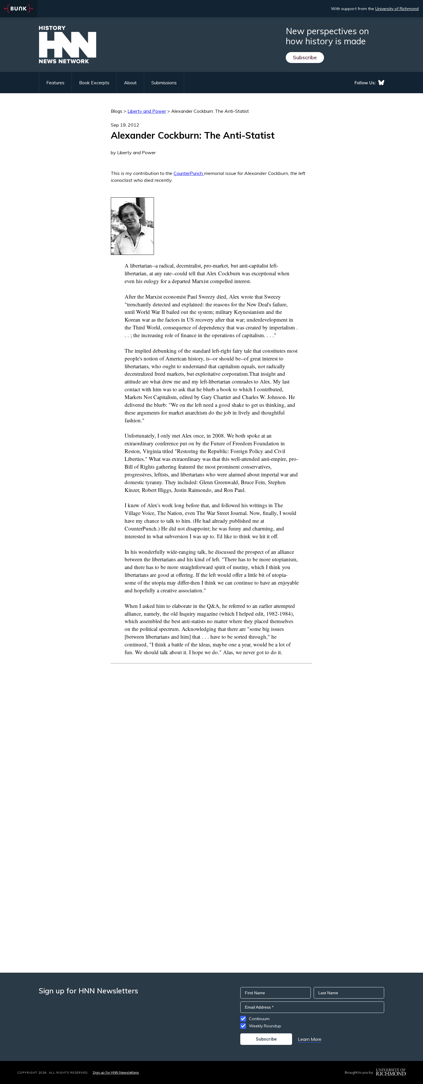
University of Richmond (397, 8)
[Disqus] (211, 736)
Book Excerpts (94, 82)
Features (55, 82)
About (130, 82)
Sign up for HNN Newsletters (116, 1072)
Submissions (164, 82)
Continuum (259, 1018)
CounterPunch (189, 173)
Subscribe (305, 57)
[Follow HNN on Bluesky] (381, 82)
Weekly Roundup (265, 1025)
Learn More (309, 1039)
